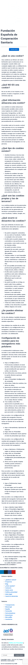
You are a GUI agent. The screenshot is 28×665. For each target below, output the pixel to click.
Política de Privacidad (16, 643)
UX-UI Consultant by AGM (9, 663)
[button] (14, 46)
